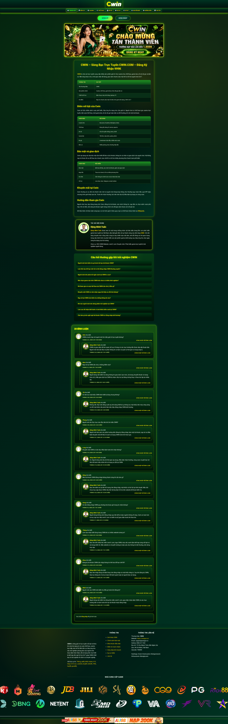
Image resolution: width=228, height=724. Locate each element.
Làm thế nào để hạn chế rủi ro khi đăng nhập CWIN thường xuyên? (99, 269)
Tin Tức (158, 10)
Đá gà (118, 10)
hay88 (69, 666)
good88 (74, 666)
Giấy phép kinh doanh (114, 650)
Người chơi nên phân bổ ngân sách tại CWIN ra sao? (94, 275)
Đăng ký (105, 18)
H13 (94, 661)
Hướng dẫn (148, 10)
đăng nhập (84, 616)
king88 (85, 664)
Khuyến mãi (136, 10)
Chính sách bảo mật (113, 640)
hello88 (90, 664)
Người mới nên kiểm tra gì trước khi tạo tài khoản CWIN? (96, 263)
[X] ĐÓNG (64, 720)
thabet (91, 661)
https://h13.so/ (72, 664)
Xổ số (126, 10)
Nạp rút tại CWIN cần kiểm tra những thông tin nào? (94, 298)
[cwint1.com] (114, 4)
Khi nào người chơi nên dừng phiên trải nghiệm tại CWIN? (96, 304)
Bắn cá (82, 10)
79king (79, 661)
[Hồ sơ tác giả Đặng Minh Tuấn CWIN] (83, 227)
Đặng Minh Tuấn (98, 227)
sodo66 (79, 664)
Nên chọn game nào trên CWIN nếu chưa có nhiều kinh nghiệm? (98, 280)
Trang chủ (72, 10)
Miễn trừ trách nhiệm (113, 647)
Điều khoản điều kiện (114, 643)
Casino (91, 10)
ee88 (83, 661)
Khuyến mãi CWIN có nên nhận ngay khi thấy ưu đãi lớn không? (98, 292)
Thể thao (101, 10)
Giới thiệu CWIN (112, 637)
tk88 (86, 661)
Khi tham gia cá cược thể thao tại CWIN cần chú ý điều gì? (96, 286)
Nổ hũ (110, 10)
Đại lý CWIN (111, 653)
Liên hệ (109, 656)
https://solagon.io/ (143, 638)
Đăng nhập (123, 18)
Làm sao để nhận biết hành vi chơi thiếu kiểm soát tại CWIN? (97, 309)
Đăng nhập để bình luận (144, 340)
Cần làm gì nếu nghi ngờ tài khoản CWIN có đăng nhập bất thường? (99, 315)
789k (94, 664)
